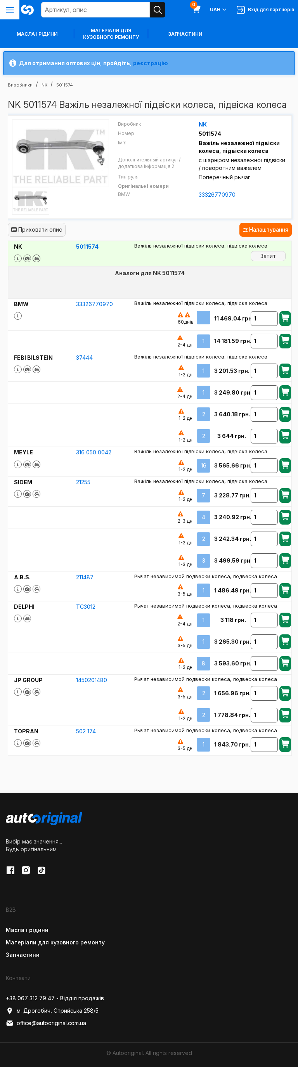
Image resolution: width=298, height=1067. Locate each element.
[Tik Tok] (41, 870)
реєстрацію (150, 63)
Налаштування (268, 229)
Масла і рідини (27, 930)
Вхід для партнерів (270, 9)
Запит (268, 256)
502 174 (86, 731)
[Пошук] (157, 9)
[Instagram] (26, 870)
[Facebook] (10, 870)
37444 (84, 357)
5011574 (87, 246)
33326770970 (217, 194)
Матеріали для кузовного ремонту (111, 34)
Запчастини (185, 34)
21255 (83, 482)
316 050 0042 (93, 452)
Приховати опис (39, 229)
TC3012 (85, 606)
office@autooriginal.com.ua (51, 1023)
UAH (215, 9)
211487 (85, 577)
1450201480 (91, 680)
